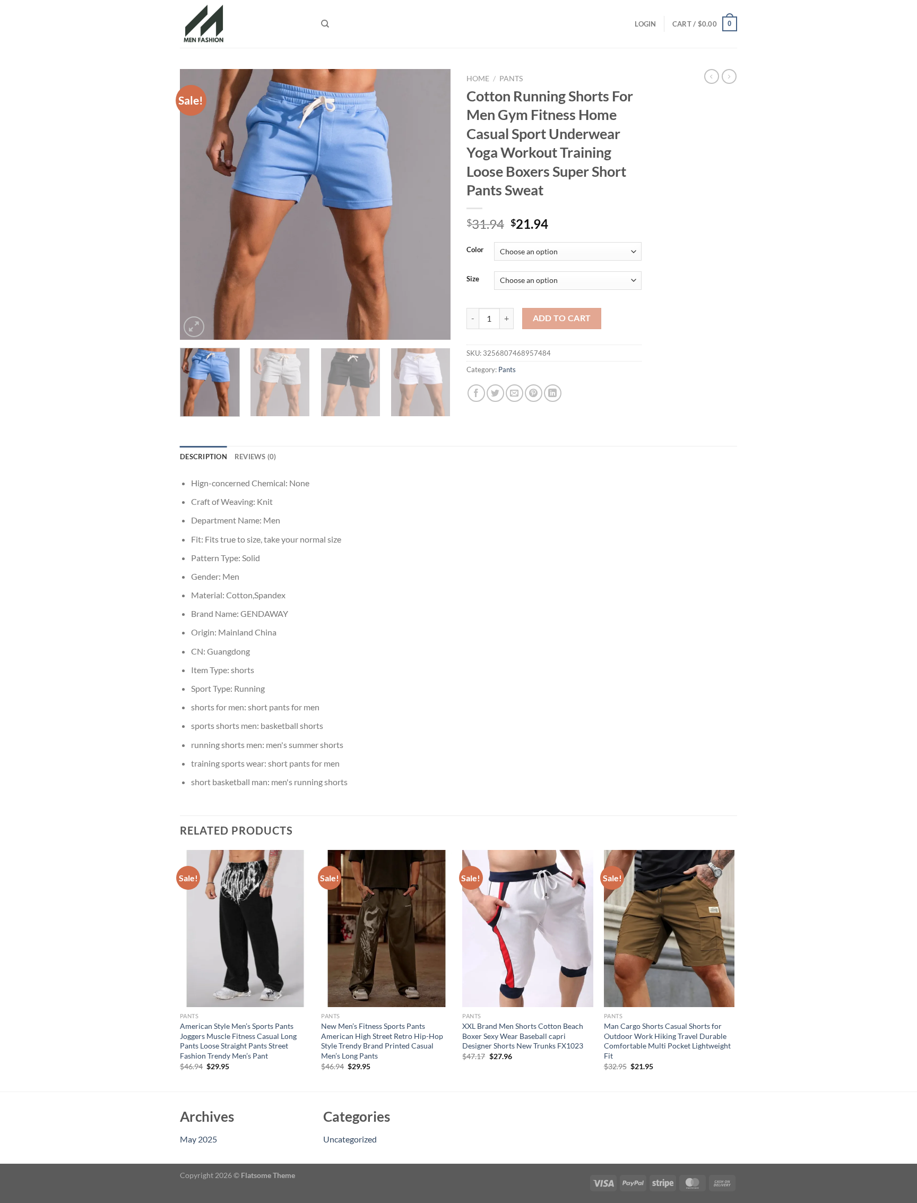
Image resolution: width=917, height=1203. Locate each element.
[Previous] (198, 204)
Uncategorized (350, 1139)
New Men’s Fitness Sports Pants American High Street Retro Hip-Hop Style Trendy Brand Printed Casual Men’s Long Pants (382, 1040)
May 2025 (198, 1139)
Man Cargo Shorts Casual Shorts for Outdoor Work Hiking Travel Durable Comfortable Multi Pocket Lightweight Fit (667, 1040)
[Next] (432, 204)
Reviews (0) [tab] (255, 456)
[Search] (325, 24)
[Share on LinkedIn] (552, 393)
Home (477, 78)
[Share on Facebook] (476, 393)
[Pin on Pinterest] (533, 393)
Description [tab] (203, 456)
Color (474, 250)
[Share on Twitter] (495, 393)
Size (472, 279)
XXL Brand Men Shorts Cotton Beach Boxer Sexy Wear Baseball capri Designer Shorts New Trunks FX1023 (522, 1035)
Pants (511, 78)
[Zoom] (194, 326)
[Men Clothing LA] (242, 24)
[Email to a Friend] (514, 393)
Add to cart (562, 318)
